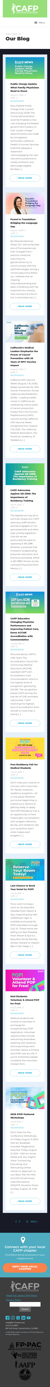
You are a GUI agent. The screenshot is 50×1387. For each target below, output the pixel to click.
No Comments (17, 101)
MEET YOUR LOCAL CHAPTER (25, 1267)
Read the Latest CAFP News (21, 1295)
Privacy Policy (13, 1300)
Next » (34, 1221)
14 (27, 1221)
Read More (25, 178)
